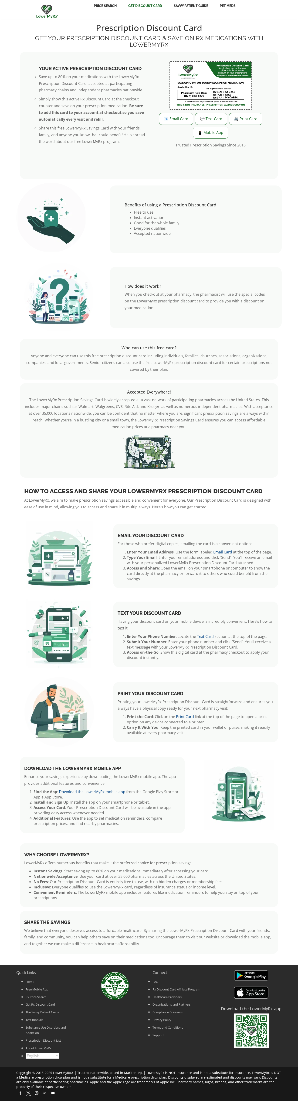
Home (30, 982)
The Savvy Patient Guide (42, 1012)
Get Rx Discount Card (40, 1004)
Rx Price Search (36, 997)
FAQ (155, 982)
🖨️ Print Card (245, 118)
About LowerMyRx (38, 1048)
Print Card (185, 716)
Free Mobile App (37, 989)
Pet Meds (228, 6)
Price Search (105, 6)
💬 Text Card (211, 118)
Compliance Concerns (167, 1012)
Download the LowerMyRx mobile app (92, 791)
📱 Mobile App (210, 132)
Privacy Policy (161, 1020)
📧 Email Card (176, 118)
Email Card (222, 552)
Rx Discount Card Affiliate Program (176, 989)
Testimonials (34, 1020)
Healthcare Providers (167, 997)
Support (158, 1035)
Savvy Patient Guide (191, 6)
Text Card (205, 636)
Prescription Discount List (43, 1040)
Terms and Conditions (167, 1027)
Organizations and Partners (171, 1004)
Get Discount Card (145, 6)
